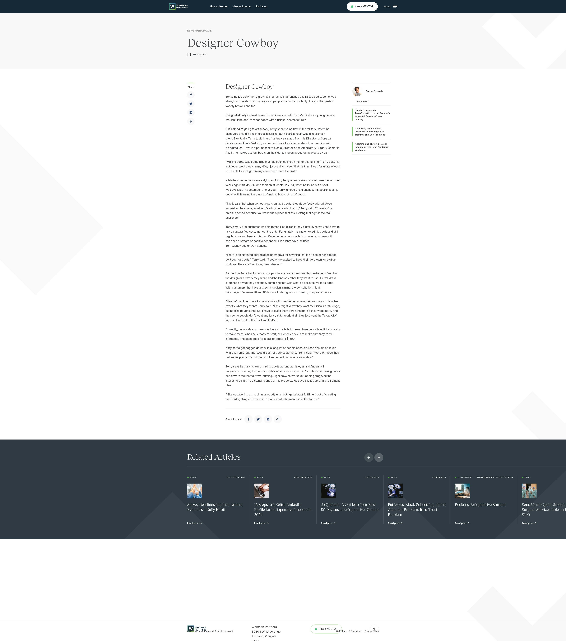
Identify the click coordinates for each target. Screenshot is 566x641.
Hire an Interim (242, 6)
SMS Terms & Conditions (349, 631)
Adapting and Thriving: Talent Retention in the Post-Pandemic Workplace (371, 146)
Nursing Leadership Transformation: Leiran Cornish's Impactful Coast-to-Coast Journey (372, 115)
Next (378, 457)
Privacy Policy (372, 631)
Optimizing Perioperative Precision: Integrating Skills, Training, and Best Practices (370, 131)
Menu (387, 6)
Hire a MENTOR (364, 6)
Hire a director (219, 6)
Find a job (261, 6)
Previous (368, 457)
